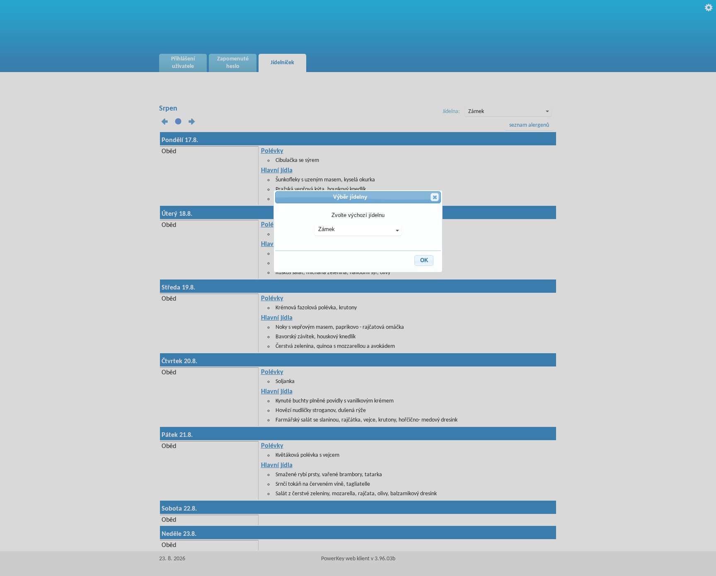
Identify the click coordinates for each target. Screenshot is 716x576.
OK (424, 260)
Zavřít (435, 197)
